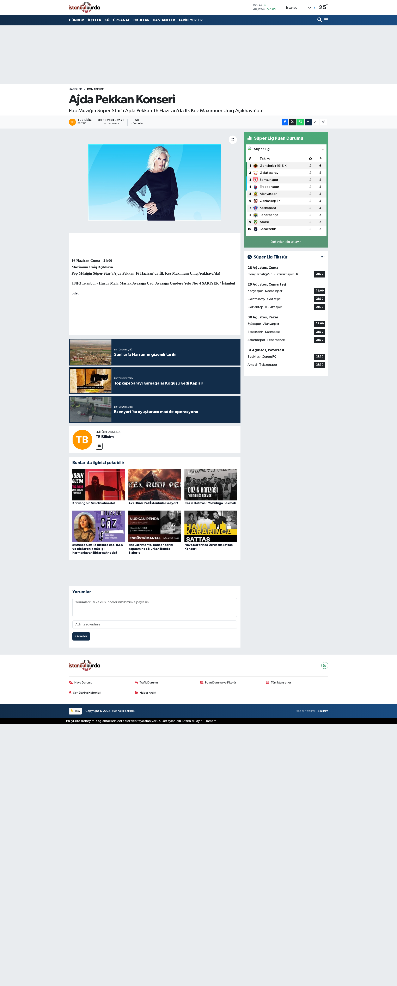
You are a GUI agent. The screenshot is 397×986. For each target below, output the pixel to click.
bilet (75, 293)
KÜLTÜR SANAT (117, 20)
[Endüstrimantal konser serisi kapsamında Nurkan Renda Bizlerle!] (154, 526)
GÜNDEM (76, 20)
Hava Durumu (83, 682)
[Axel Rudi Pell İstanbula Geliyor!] (154, 484)
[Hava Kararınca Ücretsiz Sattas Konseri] (210, 526)
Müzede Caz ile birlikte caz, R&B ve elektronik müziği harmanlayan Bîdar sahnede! (97, 548)
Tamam (210, 721)
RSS (77, 710)
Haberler (75, 89)
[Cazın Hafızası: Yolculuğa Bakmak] (210, 484)
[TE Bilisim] (82, 439)
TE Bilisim (105, 437)
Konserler (95, 89)
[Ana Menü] (325, 20)
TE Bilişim (322, 710)
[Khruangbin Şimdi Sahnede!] (98, 484)
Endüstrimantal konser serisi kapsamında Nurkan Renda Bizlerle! (150, 548)
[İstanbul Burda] (84, 7)
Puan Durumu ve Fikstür (220, 682)
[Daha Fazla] (308, 122)
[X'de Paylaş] (292, 122)
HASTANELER (164, 20)
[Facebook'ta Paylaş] (285, 122)
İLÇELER (94, 20)
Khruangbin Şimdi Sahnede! (93, 503)
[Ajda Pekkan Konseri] (155, 182)
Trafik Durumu (148, 682)
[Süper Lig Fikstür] (323, 257)
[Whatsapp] (324, 665)
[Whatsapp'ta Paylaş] (300, 122)
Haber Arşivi (148, 692)
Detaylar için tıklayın (286, 242)
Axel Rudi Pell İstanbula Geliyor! (153, 503)
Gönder (81, 636)
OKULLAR (141, 20)
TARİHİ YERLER (190, 20)
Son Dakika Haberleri (87, 692)
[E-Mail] (99, 446)
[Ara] (320, 20)
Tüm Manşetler (281, 682)
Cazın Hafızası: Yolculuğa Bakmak (210, 503)
